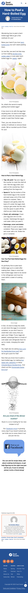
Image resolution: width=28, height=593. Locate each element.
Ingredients (20, 537)
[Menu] (26, 3)
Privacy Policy (21, 588)
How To (15, 537)
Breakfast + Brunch (6, 537)
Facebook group (11, 428)
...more (20, 533)
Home (2, 26)
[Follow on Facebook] (4, 561)
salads (14, 58)
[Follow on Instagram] (12, 561)
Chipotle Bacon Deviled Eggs (11, 365)
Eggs (12, 537)
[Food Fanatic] (9, 3)
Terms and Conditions (9, 588)
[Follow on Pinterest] (8, 561)
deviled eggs (17, 54)
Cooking (6, 26)
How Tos (11, 26)
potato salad (5, 56)
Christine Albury (17, 19)
